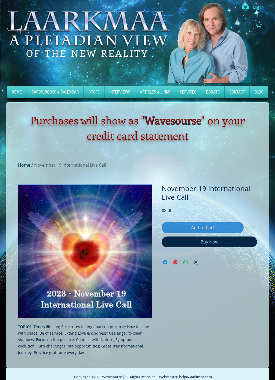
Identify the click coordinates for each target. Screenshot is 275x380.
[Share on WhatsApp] (185, 262)
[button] (259, 24)
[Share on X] (196, 262)
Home (24, 165)
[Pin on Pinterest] (175, 262)
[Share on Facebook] (165, 262)
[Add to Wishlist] (251, 227)
